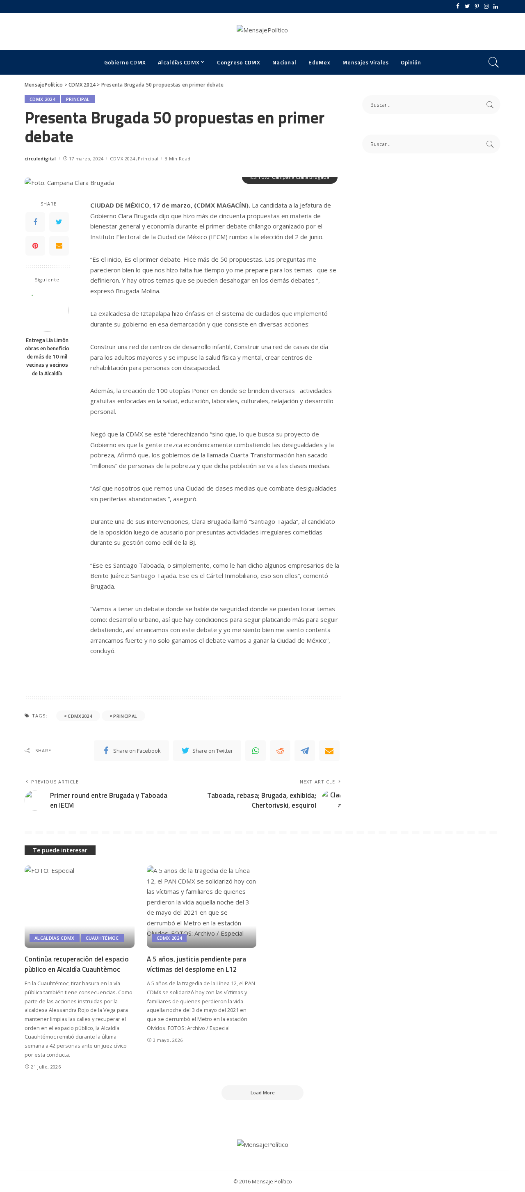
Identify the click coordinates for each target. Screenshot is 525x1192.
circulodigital (40, 158)
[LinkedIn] (495, 6)
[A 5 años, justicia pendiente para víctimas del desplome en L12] (202, 906)
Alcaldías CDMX (54, 938)
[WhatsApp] (255, 750)
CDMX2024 (80, 716)
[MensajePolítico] (262, 31)
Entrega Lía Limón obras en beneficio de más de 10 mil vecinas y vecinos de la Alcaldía (47, 356)
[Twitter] (467, 6)
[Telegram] (304, 750)
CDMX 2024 (42, 99)
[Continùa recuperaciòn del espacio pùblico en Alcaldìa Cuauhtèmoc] (80, 906)
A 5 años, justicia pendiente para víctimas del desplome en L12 (196, 964)
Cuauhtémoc (102, 938)
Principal (78, 99)
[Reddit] (280, 750)
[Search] (493, 62)
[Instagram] (486, 6)
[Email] (59, 246)
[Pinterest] (477, 6)
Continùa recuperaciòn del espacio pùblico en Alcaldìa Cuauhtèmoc (77, 964)
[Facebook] (458, 6)
